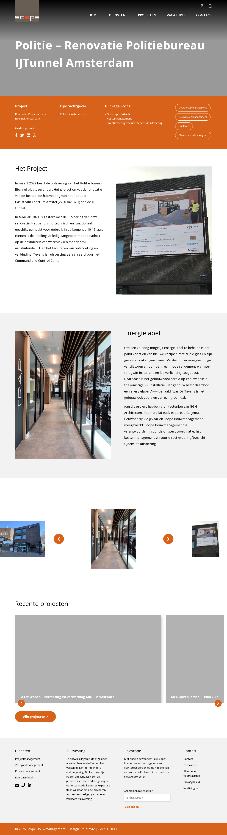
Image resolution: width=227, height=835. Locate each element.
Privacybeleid (192, 782)
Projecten (147, 15)
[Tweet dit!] (22, 135)
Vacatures (176, 15)
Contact (204, 15)
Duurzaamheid (24, 777)
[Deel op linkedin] (28, 135)
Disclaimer (190, 765)
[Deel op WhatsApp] (34, 135)
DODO (112, 829)
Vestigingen (191, 788)
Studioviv (88, 829)
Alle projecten (34, 716)
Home (93, 15)
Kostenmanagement (27, 771)
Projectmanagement (27, 758)
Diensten (117, 15)
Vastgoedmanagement (29, 765)
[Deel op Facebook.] (16, 135)
